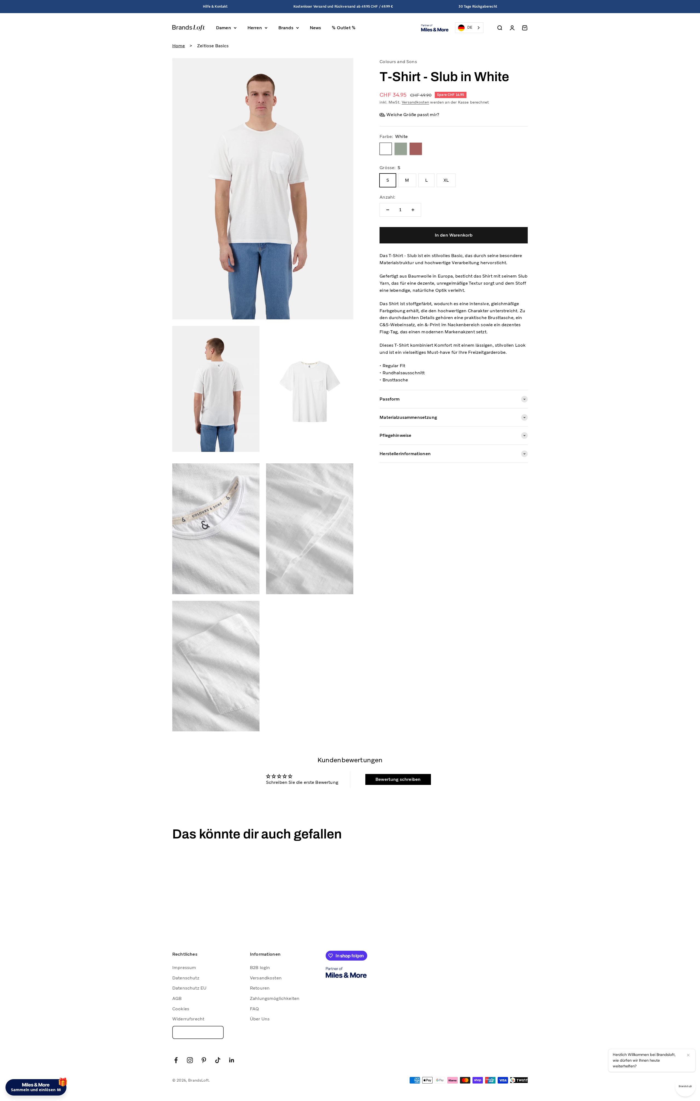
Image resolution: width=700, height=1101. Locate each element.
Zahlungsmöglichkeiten (274, 998)
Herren (254, 28)
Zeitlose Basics (213, 46)
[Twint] (519, 1080)
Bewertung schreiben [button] (398, 779)
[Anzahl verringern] (388, 209)
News (315, 28)
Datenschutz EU (189, 988)
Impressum (184, 967)
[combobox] (469, 27)
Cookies (180, 1009)
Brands (285, 28)
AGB (177, 998)
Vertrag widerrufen (198, 1032)
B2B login (260, 967)
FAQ (254, 1009)
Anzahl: (387, 197)
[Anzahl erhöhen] (413, 209)
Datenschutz (185, 978)
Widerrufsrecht (188, 1019)
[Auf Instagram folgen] (190, 1060)
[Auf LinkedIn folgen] (231, 1060)
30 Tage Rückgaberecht (478, 6)
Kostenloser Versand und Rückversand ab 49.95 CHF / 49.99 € (343, 6)
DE (469, 27)
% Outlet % (343, 28)
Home (178, 46)
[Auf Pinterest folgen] (204, 1060)
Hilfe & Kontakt (215, 6)
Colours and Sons (398, 61)
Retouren (260, 988)
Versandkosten (415, 102)
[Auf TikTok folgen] (217, 1060)
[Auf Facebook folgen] (176, 1060)
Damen (223, 28)
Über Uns (260, 1019)
